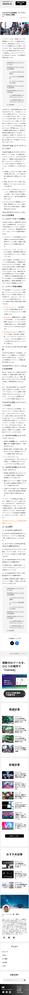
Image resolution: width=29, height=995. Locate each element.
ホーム (1, 653)
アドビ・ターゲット (10, 307)
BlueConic (7, 317)
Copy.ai (14, 332)
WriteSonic (7, 332)
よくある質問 (10, 104)
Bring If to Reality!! (7, 989)
